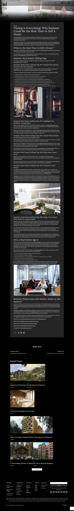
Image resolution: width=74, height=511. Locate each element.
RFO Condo (18, 488)
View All (37, 469)
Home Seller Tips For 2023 (26, 328)
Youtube (22, 316)
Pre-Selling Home (19, 485)
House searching (22, 55)
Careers (27, 490)
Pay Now (58, 2)
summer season (44, 50)
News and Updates (10, 493)
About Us (33, 2)
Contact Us (52, 2)
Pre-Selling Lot (19, 486)
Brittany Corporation (19, 310)
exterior (16, 68)
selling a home (29, 54)
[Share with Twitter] (21, 333)
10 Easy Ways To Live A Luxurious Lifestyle (55, 352)
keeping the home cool (18, 157)
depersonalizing (47, 172)
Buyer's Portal (36, 485)
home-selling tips (17, 62)
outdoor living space (51, 125)
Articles (42, 2)
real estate (34, 311)
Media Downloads (44, 485)
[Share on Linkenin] (24, 333)
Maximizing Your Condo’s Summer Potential (29, 321)
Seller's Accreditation (28, 492)
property (45, 313)
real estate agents (38, 250)
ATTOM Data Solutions (18, 43)
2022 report (55, 42)
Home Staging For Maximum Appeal (28, 325)
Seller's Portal (36, 488)
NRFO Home (18, 494)
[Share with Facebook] (18, 333)
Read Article (12, 387)
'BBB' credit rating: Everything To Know (18, 352)
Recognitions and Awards (10, 487)
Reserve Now (65, 2)
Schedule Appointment (28, 487)
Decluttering (16, 176)
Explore (47, 2)
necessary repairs (42, 143)
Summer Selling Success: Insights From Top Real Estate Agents (33, 319)
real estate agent (37, 242)
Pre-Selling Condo (19, 491)
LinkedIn (17, 316)
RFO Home (18, 489)
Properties (38, 2)
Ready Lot (18, 492)
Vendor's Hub (36, 490)
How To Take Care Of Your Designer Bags (29, 323)
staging (27, 221)
